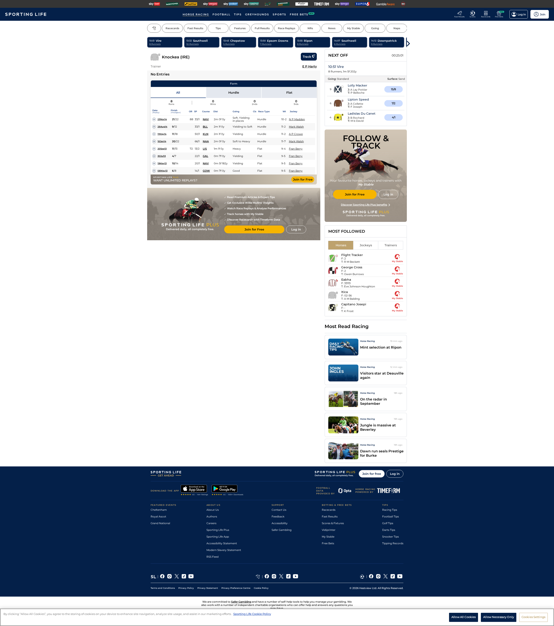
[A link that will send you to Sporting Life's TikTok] (183, 576)
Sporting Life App (217, 536)
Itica (344, 292)
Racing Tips (389, 509)
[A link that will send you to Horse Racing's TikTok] (288, 576)
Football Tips (390, 516)
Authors (211, 516)
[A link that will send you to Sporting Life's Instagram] (169, 576)
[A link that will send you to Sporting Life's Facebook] (162, 576)
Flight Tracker (352, 255)
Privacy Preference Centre (235, 588)
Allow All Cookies (463, 617)
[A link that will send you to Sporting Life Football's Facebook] (371, 576)
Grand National (160, 523)
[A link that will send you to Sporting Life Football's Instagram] (378, 576)
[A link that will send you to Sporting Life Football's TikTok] (392, 576)
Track (307, 57)
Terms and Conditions (163, 588)
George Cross (351, 267)
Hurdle (233, 92)
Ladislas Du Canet (361, 113)
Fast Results (330, 516)
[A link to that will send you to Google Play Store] (227, 490)
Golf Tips (387, 523)
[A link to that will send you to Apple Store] (194, 490)
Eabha (346, 280)
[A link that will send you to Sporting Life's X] (176, 576)
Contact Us (279, 509)
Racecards (328, 509)
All (178, 92)
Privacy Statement (207, 588)
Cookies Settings (533, 617)
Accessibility (280, 523)
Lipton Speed (358, 99)
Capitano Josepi (353, 304)
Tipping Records (392, 543)
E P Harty (309, 66)
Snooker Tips (390, 536)
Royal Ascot (158, 516)
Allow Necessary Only (498, 617)
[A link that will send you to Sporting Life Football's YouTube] (399, 576)
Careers (211, 523)
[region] (277, 617)
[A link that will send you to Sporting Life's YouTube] (191, 576)
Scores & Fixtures (333, 523)
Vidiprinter (328, 530)
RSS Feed (212, 556)
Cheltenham (159, 509)
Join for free (371, 474)
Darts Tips (388, 530)
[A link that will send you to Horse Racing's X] (281, 576)
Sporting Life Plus (217, 530)
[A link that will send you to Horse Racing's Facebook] (267, 576)
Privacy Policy (186, 588)
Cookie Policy (261, 588)
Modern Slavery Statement (223, 550)
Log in (395, 474)
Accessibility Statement (221, 543)
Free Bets (328, 543)
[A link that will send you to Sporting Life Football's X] (385, 576)
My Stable (328, 536)
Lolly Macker (357, 85)
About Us (212, 509)
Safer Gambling (281, 530)
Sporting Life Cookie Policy (252, 614)
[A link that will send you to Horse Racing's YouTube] (295, 576)
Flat (289, 92)
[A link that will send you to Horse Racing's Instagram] (274, 576)
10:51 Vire (336, 67)
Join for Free (303, 179)
